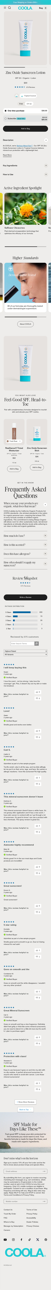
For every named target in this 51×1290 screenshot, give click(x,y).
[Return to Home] (25, 8)
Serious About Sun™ (25, 146)
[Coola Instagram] (13, 1239)
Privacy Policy (31, 1214)
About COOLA (25, 324)
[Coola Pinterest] (45, 1239)
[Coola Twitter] (37, 1239)
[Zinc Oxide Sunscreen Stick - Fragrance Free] (36, 432)
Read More (7, 155)
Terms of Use (31, 1210)
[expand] (46, 166)
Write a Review (25, 597)
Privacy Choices (32, 1226)
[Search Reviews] (36, 643)
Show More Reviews (26, 1102)
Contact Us (8, 1210)
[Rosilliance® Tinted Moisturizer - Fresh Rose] (14, 432)
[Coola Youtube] (5, 1239)
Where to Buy (9, 1222)
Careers (7, 1230)
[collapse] (46, 140)
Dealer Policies (32, 1222)
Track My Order (10, 1214)
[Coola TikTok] (29, 1239)
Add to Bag (25, 129)
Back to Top (24, 1110)
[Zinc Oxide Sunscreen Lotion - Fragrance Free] (16, 96)
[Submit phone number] (44, 1201)
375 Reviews (30, 87)
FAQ (5, 1218)
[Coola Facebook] (21, 1239)
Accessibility (31, 1218)
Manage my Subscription (13, 1226)
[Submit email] (44, 1171)
